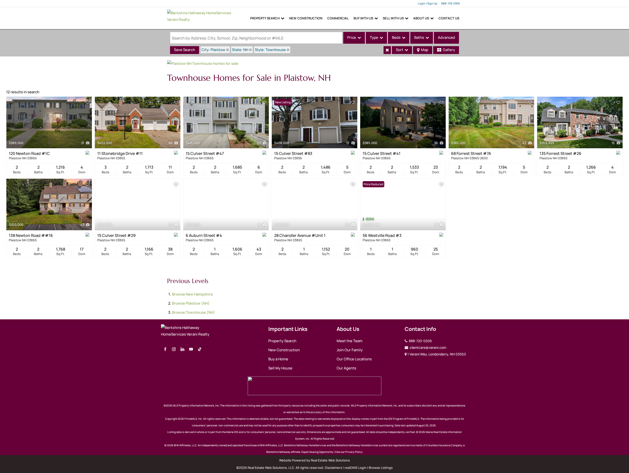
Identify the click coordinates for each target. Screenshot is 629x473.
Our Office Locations (354, 359)
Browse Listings (381, 467)
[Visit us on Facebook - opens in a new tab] (165, 349)
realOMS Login (355, 467)
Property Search (265, 18)
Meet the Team (349, 340)
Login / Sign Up (427, 3)
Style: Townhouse (270, 49)
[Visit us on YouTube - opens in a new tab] (191, 349)
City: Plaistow (213, 49)
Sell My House (280, 368)
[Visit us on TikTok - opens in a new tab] (199, 349)
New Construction (305, 18)
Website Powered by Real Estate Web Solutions (314, 460)
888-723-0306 (450, 3)
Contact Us (449, 18)
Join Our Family (350, 349)
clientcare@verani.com (427, 347)
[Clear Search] (387, 50)
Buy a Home (278, 359)
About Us (421, 18)
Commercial (338, 18)
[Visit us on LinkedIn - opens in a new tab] (182, 349)
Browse (192, 294)
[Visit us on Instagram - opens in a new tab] (174, 349)
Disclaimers (333, 467)
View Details (49, 122)
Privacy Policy (354, 452)
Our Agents (346, 368)
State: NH (240, 49)
